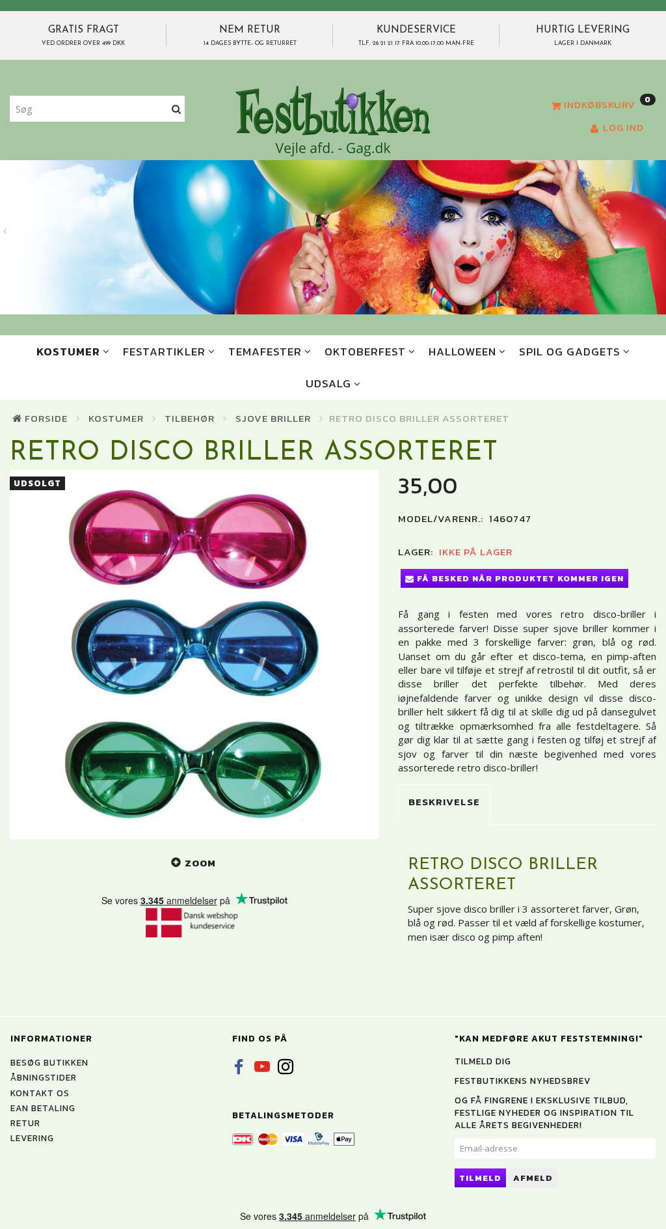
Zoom (200, 862)
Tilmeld (480, 1178)
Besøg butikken (49, 1062)
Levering (32, 1137)
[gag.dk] (332, 120)
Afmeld (533, 1178)
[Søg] (176, 109)
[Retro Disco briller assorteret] (194, 654)
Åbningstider (43, 1077)
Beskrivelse (444, 801)
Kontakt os (40, 1092)
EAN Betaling (42, 1107)
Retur (25, 1122)
